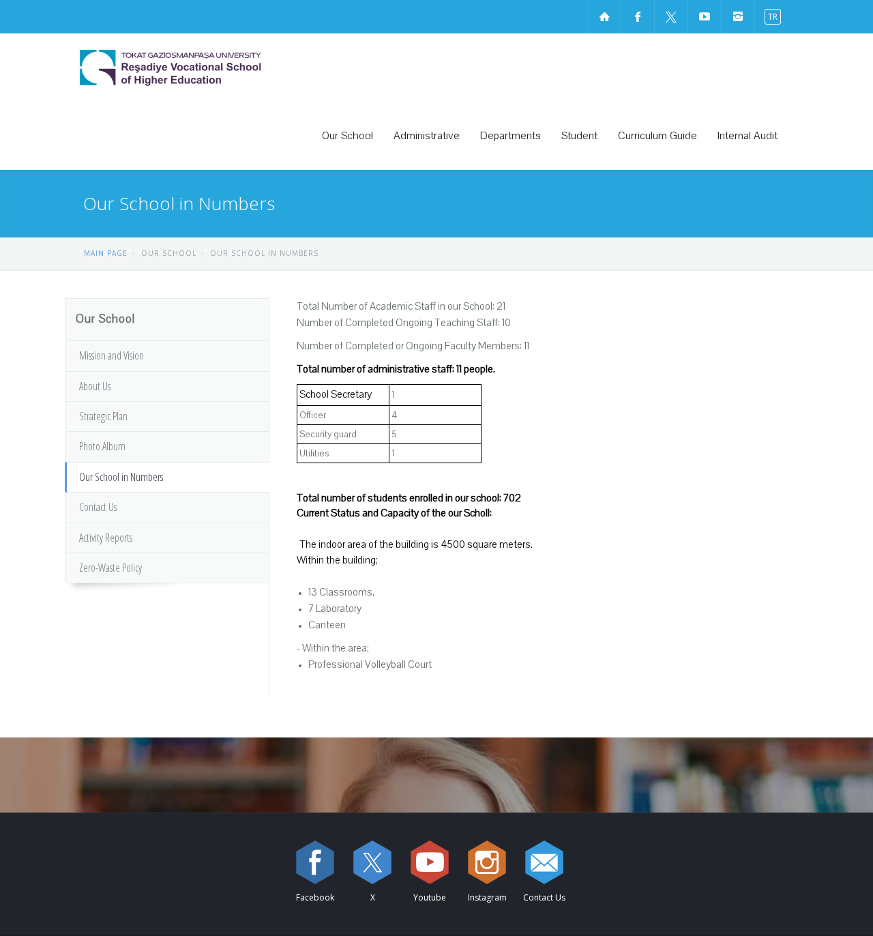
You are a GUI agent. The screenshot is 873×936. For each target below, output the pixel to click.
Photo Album (102, 446)
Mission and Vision (111, 355)
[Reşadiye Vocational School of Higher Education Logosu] (207, 67)
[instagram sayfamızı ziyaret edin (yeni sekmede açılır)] (738, 16)
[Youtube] (430, 862)
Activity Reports (105, 537)
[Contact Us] (544, 862)
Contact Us (98, 506)
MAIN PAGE (106, 253)
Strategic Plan (103, 416)
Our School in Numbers (121, 476)
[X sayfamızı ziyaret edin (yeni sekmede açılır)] (671, 16)
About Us (94, 386)
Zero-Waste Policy (110, 567)
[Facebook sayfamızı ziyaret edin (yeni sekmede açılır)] (637, 16)
